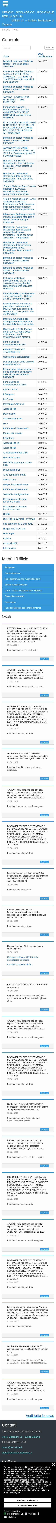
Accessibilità (9, 409)
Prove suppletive (11, 470)
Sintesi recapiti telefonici (16, 585)
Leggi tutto (44, 659)
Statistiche (11, 1517)
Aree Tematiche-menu (14, 474)
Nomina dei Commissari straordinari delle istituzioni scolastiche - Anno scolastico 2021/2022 (18, 177)
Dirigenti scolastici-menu (16, 484)
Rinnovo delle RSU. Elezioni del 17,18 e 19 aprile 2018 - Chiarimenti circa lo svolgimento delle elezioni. (17, 333)
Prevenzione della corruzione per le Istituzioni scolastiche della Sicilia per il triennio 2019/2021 (18, 373)
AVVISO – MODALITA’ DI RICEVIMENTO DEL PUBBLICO (16, 99)
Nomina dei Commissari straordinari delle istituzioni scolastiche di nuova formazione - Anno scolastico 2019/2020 (18, 247)
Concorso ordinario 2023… (20, 964)
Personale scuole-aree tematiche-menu (15, 508)
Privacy (7, 538)
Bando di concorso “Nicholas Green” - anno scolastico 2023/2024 (18, 64)
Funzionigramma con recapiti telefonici (23, 579)
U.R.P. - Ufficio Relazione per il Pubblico (23, 590)
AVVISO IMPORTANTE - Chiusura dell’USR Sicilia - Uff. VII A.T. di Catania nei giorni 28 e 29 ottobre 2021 (19, 152)
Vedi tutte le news (40, 1416)
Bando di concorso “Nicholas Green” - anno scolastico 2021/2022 (18, 140)
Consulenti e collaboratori (16, 357)
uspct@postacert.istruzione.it (17, 1452)
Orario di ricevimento (14, 596)
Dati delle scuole (11, 457)
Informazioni (9, 548)
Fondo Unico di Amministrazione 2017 (14, 343)
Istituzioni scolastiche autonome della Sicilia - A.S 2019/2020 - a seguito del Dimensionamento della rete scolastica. (17, 283)
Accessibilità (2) (11, 443)
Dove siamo (9, 413)
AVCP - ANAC (10, 389)
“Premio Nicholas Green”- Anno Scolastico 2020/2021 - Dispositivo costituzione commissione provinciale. (19, 190)
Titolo (6, 56)
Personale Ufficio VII (13, 404)
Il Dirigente (8, 394)
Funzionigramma (12, 573)
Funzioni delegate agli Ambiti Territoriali (23, 608)
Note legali (8, 533)
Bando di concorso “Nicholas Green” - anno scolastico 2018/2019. (18, 260)
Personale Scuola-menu (15, 489)
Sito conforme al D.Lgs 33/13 (18, 523)
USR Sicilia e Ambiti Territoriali (19, 519)
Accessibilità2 (10, 543)
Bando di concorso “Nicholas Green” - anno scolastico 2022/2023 (18, 89)
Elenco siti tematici (13, 433)
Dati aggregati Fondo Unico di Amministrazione (18, 363)
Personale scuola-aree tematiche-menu (15, 500)
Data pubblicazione (45, 55)
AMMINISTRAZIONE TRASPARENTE (14, 350)
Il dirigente (9, 567)
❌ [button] (53, 1464)
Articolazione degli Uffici (15, 452)
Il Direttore (8, 438)
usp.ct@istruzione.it (12, 1447)
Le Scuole (8, 399)
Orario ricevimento (12, 418)
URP (5, 423)
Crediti (6, 514)
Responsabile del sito (14, 528)
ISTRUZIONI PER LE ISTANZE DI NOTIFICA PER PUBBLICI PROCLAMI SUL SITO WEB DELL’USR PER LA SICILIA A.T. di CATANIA (19, 127)
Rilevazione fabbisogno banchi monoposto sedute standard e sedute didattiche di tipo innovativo (19, 218)
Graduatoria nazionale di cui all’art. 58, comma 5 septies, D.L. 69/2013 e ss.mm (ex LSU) (27, 1349)
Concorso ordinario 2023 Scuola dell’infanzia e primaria (22, 958)
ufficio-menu (9, 479)
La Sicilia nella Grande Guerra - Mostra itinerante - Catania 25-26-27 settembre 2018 (19, 296)
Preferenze (32, 1514)
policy (17, 1490)
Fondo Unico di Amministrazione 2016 (14, 383)
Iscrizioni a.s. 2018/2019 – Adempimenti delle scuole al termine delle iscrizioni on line (18, 322)
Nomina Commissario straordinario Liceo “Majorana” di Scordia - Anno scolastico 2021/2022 (18, 164)
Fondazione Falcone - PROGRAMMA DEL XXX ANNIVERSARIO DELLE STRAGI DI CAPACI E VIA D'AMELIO (17, 112)
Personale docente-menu (16, 428)
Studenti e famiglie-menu (16, 494)
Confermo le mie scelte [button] (27, 1500)
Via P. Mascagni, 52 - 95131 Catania (21, 1437)
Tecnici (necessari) (14, 1514)
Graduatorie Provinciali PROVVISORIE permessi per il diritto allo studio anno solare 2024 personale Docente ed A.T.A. (27, 1107)
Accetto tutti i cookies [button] (27, 1505)
